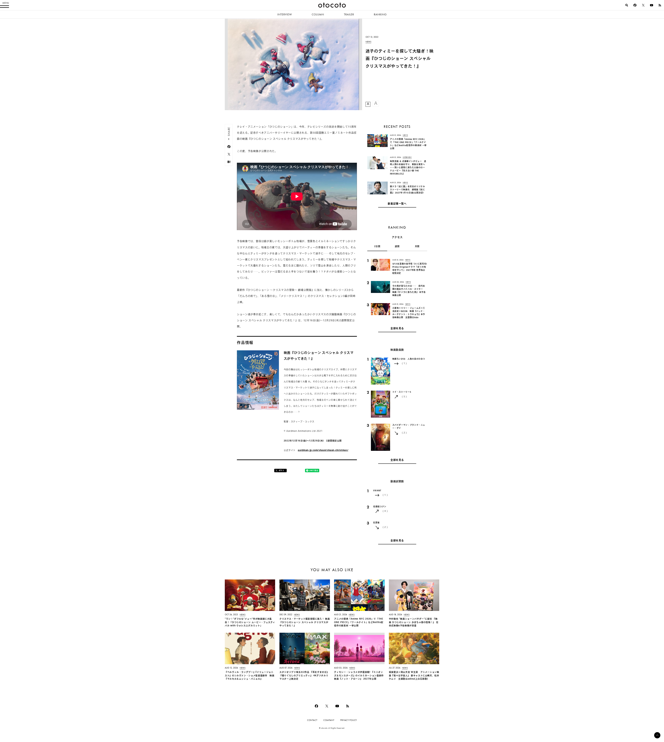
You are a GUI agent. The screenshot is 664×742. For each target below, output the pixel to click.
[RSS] (660, 5)
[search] (626, 5)
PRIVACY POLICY (348, 720)
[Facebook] (635, 5)
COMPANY (328, 720)
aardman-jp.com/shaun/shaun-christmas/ (323, 450)
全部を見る (397, 328)
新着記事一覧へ (397, 204)
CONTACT (312, 720)
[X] (643, 5)
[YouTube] (651, 5)
